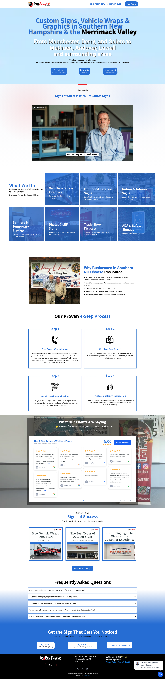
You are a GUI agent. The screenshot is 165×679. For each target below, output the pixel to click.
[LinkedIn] (87, 669)
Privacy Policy (111, 662)
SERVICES (104, 4)
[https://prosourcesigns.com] (41, 4)
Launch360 (86, 675)
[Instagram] (82, 669)
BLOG (119, 4)
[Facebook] (77, 669)
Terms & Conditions (125, 662)
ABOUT (97, 4)
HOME (92, 4)
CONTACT (112, 4)
